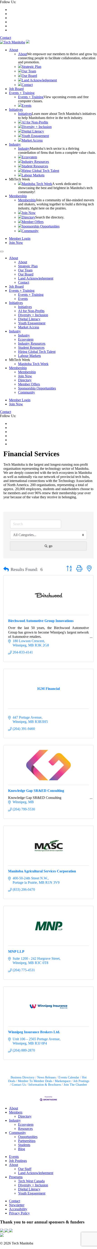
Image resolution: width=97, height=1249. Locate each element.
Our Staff (24, 1169)
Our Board (29, 76)
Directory (28, 217)
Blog (21, 1149)
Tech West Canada (31, 1181)
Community (30, 231)
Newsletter (16, 1205)
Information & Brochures (44, 1084)
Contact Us (19, 1084)
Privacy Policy (19, 1213)
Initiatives (16, 110)
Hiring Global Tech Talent (40, 171)
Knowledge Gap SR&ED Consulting (36, 791)
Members (15, 1112)
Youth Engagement (35, 136)
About (13, 50)
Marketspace (63, 1081)
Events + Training (22, 93)
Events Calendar (68, 1077)
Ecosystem (29, 157)
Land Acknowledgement (39, 80)
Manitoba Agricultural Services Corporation (42, 871)
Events (26, 105)
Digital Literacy (33, 131)
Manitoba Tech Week (37, 184)
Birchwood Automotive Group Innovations (41, 621)
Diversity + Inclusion (37, 127)
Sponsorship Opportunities (41, 226)
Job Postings (81, 1081)
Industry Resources (35, 162)
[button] (6, 569)
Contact (5, 38)
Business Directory (23, 1077)
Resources (25, 1128)
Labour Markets (33, 175)
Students (24, 1145)
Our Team (29, 71)
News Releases (46, 1077)
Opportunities (27, 1137)
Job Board (16, 89)
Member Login (19, 238)
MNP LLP (16, 951)
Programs (16, 1177)
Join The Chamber (75, 1084)
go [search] (50, 546)
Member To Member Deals (35, 1081)
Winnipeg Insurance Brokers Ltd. (34, 1032)
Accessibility (18, 1209)
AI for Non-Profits (35, 122)
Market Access (32, 140)
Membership (18, 196)
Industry (15, 144)
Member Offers (33, 222)
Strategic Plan (31, 67)
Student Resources (35, 166)
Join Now (29, 213)
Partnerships (26, 1141)
